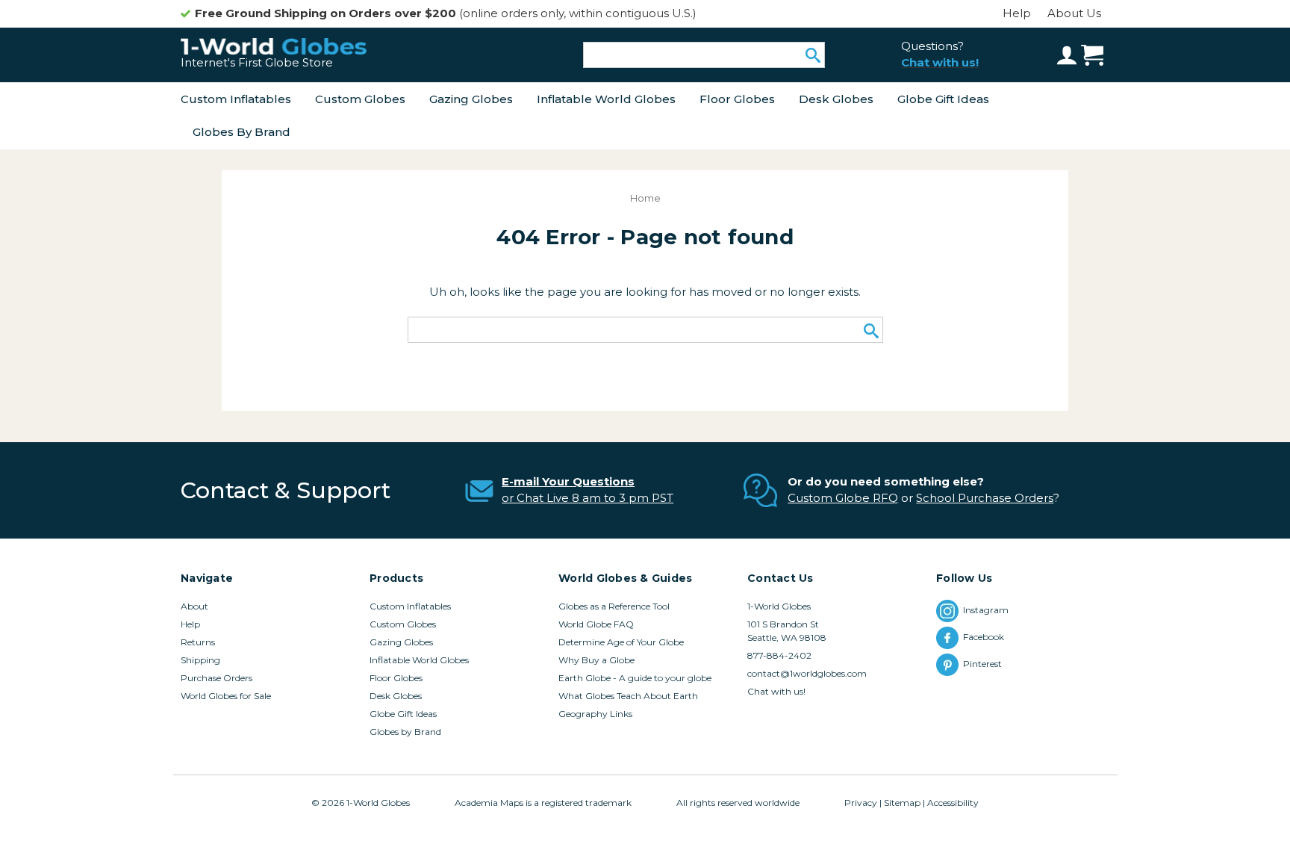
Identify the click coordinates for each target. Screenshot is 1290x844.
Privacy (860, 802)
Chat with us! (776, 691)
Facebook (984, 636)
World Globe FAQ (596, 624)
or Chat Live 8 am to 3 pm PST (587, 498)
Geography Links (595, 713)
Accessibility (953, 802)
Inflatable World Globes (606, 99)
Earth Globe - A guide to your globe (634, 677)
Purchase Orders (216, 677)
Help (1017, 13)
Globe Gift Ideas (943, 99)
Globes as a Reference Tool (614, 606)
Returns (198, 642)
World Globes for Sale (226, 695)
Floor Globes (737, 99)
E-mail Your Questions (568, 481)
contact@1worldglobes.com (807, 673)
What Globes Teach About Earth (628, 695)
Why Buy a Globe (596, 659)
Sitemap (902, 802)
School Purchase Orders (984, 498)
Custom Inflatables (236, 99)
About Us (1074, 13)
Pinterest (984, 663)
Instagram (986, 609)
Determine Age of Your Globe (621, 642)
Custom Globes (360, 99)
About (194, 606)
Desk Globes (836, 99)
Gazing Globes (471, 99)
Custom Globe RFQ (843, 498)
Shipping (200, 659)
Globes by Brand (241, 132)
